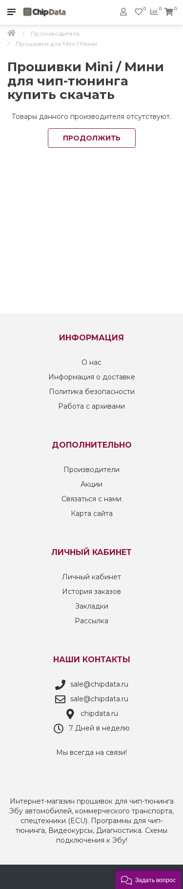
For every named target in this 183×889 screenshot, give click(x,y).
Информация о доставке (91, 377)
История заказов (91, 591)
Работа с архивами (91, 406)
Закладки (91, 606)
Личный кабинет (91, 577)
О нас (91, 362)
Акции (91, 484)
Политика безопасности (92, 391)
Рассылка (91, 620)
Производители (91, 469)
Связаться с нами (91, 498)
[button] (148, 879)
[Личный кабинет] (123, 11)
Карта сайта (92, 513)
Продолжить (92, 138)
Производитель (55, 33)
